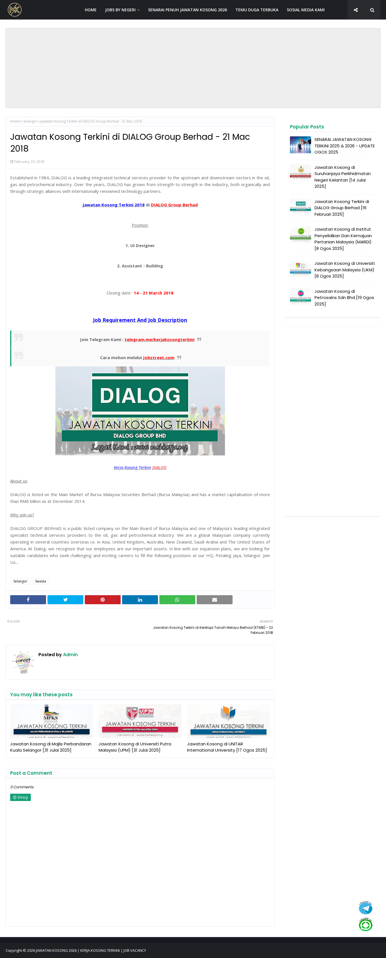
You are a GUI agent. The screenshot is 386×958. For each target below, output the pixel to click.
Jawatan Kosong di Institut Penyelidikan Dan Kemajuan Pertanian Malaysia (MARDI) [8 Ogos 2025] (343, 238)
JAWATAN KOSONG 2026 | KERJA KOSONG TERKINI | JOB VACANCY (91, 950)
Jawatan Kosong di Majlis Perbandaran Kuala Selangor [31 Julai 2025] (50, 747)
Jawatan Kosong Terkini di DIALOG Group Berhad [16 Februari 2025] (342, 207)
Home (15, 121)
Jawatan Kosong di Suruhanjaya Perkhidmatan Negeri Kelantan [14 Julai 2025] (343, 176)
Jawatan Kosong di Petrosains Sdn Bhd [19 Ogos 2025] (344, 297)
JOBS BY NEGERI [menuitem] (120, 9)
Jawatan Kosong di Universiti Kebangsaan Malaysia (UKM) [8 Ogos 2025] (345, 269)
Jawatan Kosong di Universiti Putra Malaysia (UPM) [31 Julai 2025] (135, 747)
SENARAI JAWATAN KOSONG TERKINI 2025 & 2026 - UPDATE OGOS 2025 (345, 145)
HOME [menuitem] (91, 9)
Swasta (40, 581)
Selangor (30, 121)
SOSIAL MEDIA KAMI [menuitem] (306, 9)
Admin (70, 654)
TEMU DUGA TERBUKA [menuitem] (256, 9)
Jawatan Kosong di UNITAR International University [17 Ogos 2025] (227, 747)
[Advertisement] (193, 68)
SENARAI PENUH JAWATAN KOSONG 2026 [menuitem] (187, 9)
